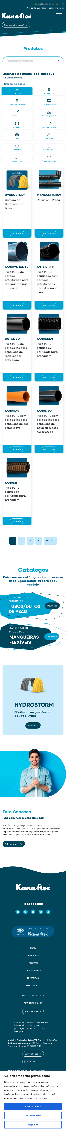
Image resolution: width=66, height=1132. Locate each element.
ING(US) (51, 4)
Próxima (50, 541)
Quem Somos (33, 955)
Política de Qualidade (36, 8)
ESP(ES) (61, 4)
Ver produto (17, 233)
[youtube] (40, 911)
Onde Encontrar (33, 971)
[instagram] (25, 911)
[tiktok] (48, 911)
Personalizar (33, 1116)
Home (33, 948)
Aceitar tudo (33, 1107)
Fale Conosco (33, 986)
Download (52, 605)
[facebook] (33, 911)
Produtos (33, 963)
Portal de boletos (33, 1011)
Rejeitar (33, 1125)
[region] (33, 1101)
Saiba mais (33, 725)
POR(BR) (40, 4)
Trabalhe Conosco (56, 8)
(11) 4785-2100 (29, 1061)
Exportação (33, 978)
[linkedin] (17, 911)
